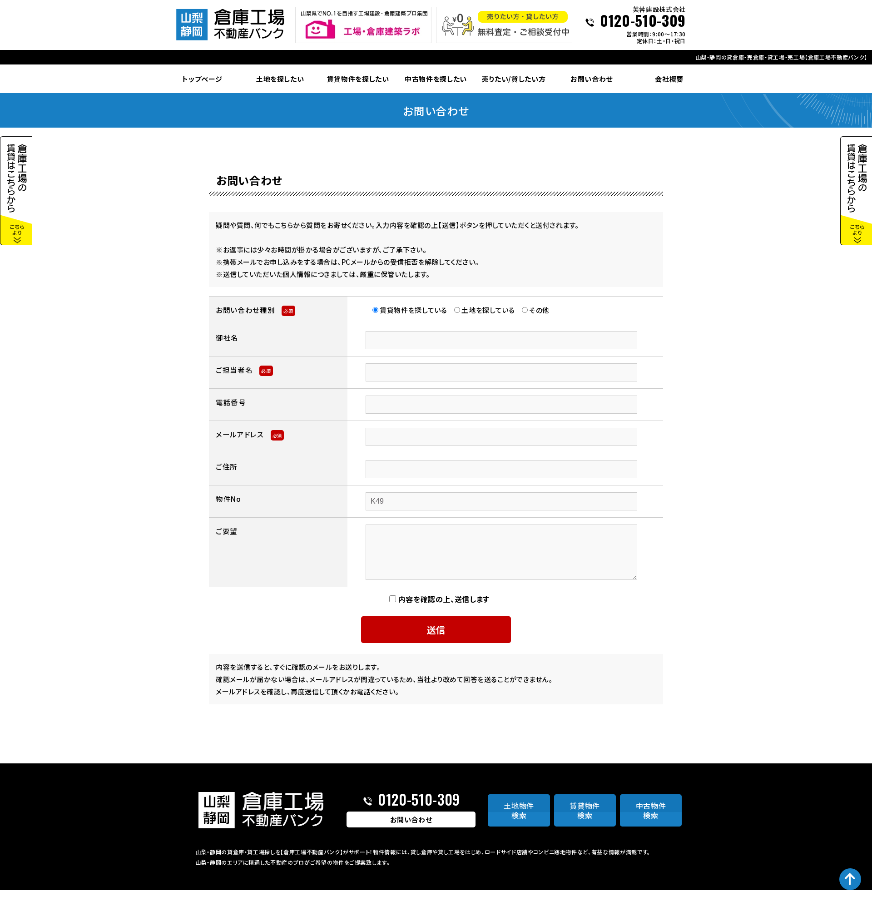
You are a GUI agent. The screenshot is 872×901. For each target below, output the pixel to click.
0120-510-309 (643, 21)
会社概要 (669, 79)
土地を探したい (280, 79)
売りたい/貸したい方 (514, 79)
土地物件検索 (519, 810)
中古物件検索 (651, 810)
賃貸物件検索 (585, 810)
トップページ (202, 79)
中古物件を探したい (436, 79)
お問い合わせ (591, 79)
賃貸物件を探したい (358, 79)
